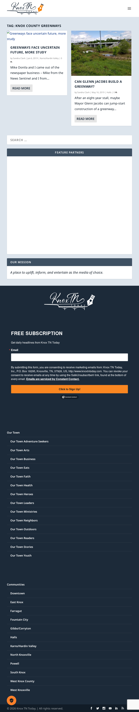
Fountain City (19, 619)
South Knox (17, 672)
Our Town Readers (22, 538)
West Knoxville (20, 690)
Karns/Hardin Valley (49, 58)
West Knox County (22, 681)
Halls (109, 92)
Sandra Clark (19, 58)
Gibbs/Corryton (20, 628)
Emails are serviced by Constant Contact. (52, 379)
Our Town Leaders (22, 503)
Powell (14, 663)
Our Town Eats (19, 468)
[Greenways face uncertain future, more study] (37, 36)
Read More (21, 88)
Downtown (17, 593)
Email (14, 350)
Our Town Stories (21, 547)
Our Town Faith (20, 476)
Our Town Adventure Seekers (29, 441)
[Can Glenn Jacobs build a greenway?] (101, 53)
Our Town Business (22, 459)
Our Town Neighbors (24, 520)
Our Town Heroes (21, 494)
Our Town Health (21, 485)
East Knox (16, 602)
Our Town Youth (21, 555)
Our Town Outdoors (23, 529)
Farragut (16, 611)
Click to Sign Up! (69, 389)
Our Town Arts (19, 450)
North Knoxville (20, 655)
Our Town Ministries (23, 511)
